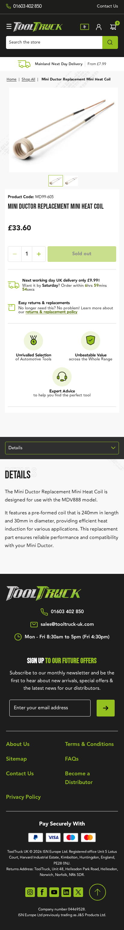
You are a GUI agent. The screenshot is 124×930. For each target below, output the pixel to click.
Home (12, 79)
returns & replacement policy (51, 312)
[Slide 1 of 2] (55, 181)
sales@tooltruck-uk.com (67, 624)
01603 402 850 (67, 612)
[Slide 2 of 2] (71, 181)
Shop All (28, 79)
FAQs (72, 759)
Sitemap (16, 759)
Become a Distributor (79, 778)
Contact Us (107, 6)
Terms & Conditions (89, 744)
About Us (17, 744)
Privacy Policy (23, 797)
